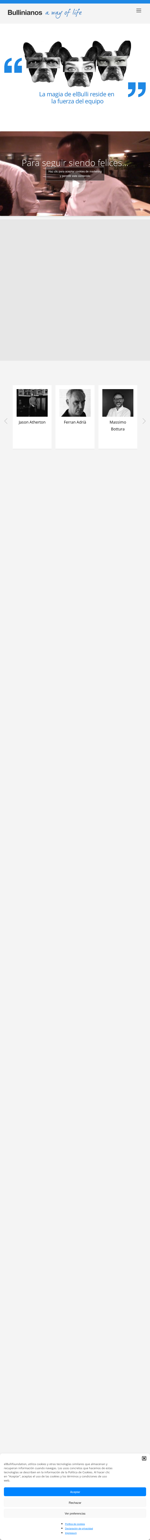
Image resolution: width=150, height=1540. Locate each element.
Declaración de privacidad (79, 1528)
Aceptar (75, 1492)
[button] (144, 1458)
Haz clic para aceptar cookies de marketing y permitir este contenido (75, 173)
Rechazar (75, 1502)
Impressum (71, 1533)
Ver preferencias (75, 1513)
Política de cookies (75, 1524)
